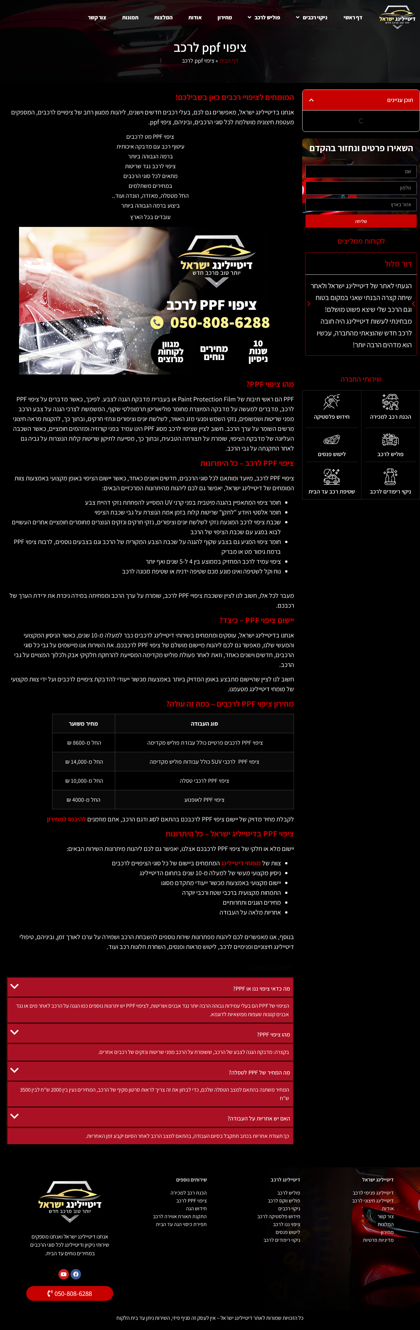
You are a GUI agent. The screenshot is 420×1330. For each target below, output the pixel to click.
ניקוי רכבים (315, 17)
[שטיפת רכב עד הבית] (332, 477)
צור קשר (97, 17)
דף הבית (229, 60)
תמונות (130, 17)
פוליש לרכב (267, 17)
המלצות (163, 17)
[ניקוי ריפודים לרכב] (390, 477)
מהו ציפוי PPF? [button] (273, 1034)
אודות (195, 17)
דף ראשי (353, 17)
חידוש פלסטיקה (331, 416)
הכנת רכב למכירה (390, 416)
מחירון (225, 17)
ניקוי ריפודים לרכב (390, 491)
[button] (311, 100)
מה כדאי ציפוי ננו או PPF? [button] (261, 988)
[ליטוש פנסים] (332, 439)
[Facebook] (76, 1274)
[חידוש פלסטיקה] (332, 402)
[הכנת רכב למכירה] (390, 402)
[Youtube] (63, 1274)
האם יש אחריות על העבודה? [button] (258, 1118)
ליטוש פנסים (332, 454)
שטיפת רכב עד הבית (331, 491)
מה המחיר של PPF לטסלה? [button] (259, 1072)
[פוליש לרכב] (390, 439)
